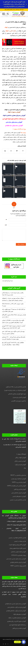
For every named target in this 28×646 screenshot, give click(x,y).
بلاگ (25, 468)
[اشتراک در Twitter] (17, 151)
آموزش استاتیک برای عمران (18, 479)
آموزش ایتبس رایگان (20, 461)
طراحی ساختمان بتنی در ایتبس (18, 500)
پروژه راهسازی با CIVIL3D (18, 555)
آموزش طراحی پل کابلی (20, 489)
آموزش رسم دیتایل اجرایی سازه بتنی (16, 559)
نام (6, 219)
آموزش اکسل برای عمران (19, 397)
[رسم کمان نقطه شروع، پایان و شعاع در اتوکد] (20, 180)
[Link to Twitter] (5, 644)
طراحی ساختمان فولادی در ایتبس (17, 538)
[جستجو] (7, 14)
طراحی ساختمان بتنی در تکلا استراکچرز (16, 387)
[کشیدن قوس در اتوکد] (20, 192)
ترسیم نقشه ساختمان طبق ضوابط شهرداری (14, 119)
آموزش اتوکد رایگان (20, 457)
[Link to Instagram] (3, 644)
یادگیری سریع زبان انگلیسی (18, 401)
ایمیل (5, 225)
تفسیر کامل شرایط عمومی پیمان (18, 548)
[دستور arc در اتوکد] (20, 168)
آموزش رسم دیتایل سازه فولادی (14, 125)
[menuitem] (7, 14)
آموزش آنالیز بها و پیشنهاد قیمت (17, 545)
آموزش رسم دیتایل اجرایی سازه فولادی (15, 604)
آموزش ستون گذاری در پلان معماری (16, 621)
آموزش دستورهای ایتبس (19, 496)
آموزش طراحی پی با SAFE (19, 482)
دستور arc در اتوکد (18, 137)
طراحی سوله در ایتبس (20, 541)
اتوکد (6, 110)
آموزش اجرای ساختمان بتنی (19, 493)
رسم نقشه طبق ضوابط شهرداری (17, 625)
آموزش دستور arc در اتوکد (13, 132)
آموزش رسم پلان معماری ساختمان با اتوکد (14, 115)
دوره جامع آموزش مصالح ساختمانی (17, 394)
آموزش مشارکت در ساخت (19, 390)
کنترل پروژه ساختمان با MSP (18, 566)
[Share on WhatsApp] (11, 151)
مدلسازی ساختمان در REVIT (18, 475)
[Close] (26, 4)
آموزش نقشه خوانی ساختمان (18, 552)
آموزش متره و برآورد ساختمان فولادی (16, 611)
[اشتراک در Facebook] (23, 151)
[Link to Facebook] (8, 644)
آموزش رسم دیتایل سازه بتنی (14, 122)
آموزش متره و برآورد (20, 464)
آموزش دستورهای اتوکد (19, 614)
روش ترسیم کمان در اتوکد (19, 139)
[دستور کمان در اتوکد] (8, 180)
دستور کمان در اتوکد (8, 137)
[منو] (4, 14)
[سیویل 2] (16, 14)
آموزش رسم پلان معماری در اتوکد (17, 618)
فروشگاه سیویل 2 (21, 454)
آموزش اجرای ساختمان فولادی (18, 562)
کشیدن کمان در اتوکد (18, 142)
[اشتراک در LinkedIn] (5, 151)
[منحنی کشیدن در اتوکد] (8, 168)
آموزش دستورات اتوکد (14, 112)
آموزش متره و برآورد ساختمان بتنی (17, 607)
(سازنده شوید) (8, 390)
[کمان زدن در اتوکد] (8, 192)
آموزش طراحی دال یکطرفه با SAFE (16, 486)
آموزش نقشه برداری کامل (19, 628)
